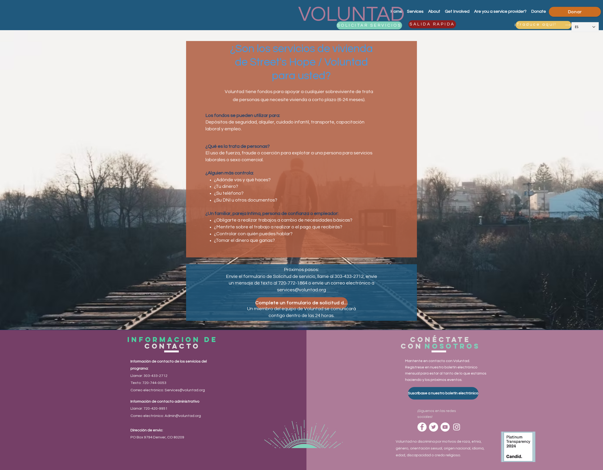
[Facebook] (422, 427)
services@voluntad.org (301, 290)
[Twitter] (433, 427)
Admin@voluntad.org (183, 416)
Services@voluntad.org (185, 390)
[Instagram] (456, 427)
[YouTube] (445, 427)
